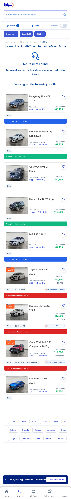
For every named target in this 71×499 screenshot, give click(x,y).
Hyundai (27, 438)
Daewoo (10, 34)
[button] (35, 25)
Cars (15, 41)
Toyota (13, 438)
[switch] (63, 26)
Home (7, 41)
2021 (55, 421)
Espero (38, 430)
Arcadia (51, 430)
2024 (34, 421)
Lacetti (25, 34)
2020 (66, 421)
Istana (13, 430)
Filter (14, 25)
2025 (23, 421)
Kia (38, 438)
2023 (44, 421)
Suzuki (61, 438)
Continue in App (56, 479)
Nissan (49, 438)
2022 (39, 34)
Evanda (25, 430)
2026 (12, 421)
